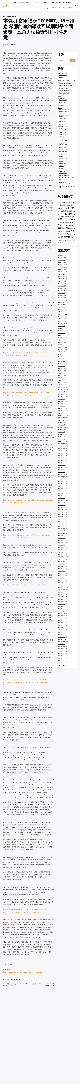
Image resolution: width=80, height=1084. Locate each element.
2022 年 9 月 (61, 366)
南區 (61, 129)
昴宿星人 (62, 219)
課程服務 (60, 98)
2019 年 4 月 (61, 462)
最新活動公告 (61, 105)
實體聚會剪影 (62, 128)
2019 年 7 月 (61, 455)
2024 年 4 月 (61, 321)
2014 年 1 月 (61, 611)
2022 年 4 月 (61, 377)
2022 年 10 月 (62, 363)
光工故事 (61, 147)
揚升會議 (63, 216)
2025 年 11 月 (61, 276)
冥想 (72, 205)
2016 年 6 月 (61, 542)
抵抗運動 (69, 214)
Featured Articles (64, 183)
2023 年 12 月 (62, 330)
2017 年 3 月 (61, 521)
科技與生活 (62, 154)
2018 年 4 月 (61, 491)
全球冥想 (62, 205)
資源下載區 (69, 8)
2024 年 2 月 (61, 326)
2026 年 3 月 (61, 267)
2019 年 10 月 (61, 448)
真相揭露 (66, 222)
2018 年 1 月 (61, 498)
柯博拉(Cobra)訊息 (64, 85)
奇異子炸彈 (64, 208)
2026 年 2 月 (61, 269)
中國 (61, 202)
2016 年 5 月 (61, 545)
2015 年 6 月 (61, 571)
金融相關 (61, 156)
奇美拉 (70, 208)
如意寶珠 (64, 211)
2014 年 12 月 (61, 585)
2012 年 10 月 (61, 646)
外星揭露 (61, 159)
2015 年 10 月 (61, 561)
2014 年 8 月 (61, 594)
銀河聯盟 (64, 234)
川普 (60, 214)
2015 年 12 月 (61, 556)
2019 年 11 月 (61, 446)
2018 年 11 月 (61, 474)
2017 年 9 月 (61, 507)
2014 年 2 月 (61, 608)
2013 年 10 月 (61, 618)
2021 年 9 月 (61, 394)
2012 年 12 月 (61, 641)
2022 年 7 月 (61, 370)
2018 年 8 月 (61, 481)
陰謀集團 (66, 237)
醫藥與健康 (62, 149)
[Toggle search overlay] (75, 5)
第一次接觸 (68, 225)
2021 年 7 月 (61, 399)
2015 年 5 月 (61, 573)
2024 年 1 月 (61, 328)
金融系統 (67, 231)
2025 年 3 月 (61, 295)
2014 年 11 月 (61, 587)
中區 (61, 134)
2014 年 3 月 (61, 606)
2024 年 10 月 (62, 307)
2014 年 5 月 (61, 601)
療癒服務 (60, 171)
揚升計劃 (61, 168)
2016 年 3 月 (61, 549)
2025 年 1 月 (61, 300)
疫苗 (61, 222)
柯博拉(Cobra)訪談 (64, 90)
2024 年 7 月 (61, 314)
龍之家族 (60, 242)
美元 (64, 228)
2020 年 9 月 (61, 422)
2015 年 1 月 (61, 582)
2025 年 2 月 (61, 297)
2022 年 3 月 (61, 380)
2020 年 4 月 (61, 434)
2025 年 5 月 (61, 290)
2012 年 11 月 (61, 644)
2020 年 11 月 (61, 417)
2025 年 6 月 (61, 288)
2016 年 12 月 (61, 528)
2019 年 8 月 (61, 453)
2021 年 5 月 (61, 403)
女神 (59, 211)
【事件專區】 (61, 124)
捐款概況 (60, 96)
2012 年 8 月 (61, 651)
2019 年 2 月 (61, 467)
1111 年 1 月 (61, 665)
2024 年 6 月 (61, 316)
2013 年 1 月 (61, 639)
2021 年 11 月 (61, 389)
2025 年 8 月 (61, 283)
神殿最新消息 (62, 75)
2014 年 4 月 (61, 604)
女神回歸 (61, 163)
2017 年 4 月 (61, 519)
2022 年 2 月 (61, 382)
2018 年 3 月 (61, 493)
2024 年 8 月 (61, 311)
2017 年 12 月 (61, 500)
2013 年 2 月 (61, 637)
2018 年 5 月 (61, 488)
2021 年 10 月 (61, 392)
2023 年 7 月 (61, 342)
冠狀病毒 (68, 205)
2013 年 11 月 (61, 615)
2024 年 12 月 (62, 302)
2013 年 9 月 (61, 620)
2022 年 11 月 (61, 361)
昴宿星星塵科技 (63, 175)
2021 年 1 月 (61, 413)
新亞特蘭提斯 (70, 216)
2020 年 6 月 (61, 429)
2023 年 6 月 (61, 344)
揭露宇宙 (61, 166)
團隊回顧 (61, 121)
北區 (61, 132)
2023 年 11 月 (61, 333)
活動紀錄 (61, 77)
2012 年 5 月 (61, 658)
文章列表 (46, 3)
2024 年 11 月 (61, 304)
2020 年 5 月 (61, 432)
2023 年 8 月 (61, 340)
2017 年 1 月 (61, 526)
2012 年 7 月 (61, 653)
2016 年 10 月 (61, 533)
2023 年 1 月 (61, 356)
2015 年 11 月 (61, 559)
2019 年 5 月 (61, 460)
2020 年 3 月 (61, 436)
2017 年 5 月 (61, 516)
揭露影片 (61, 118)
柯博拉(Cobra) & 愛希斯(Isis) (34, 3)
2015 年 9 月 (61, 564)
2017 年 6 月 (61, 514)
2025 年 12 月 (61, 274)
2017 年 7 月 (61, 512)
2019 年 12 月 (61, 443)
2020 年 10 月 (62, 420)
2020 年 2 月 (61, 439)
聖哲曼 (62, 231)
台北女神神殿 (61, 73)
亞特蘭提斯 (70, 202)
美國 (67, 228)
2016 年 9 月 (61, 535)
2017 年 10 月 (61, 505)
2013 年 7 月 (61, 625)
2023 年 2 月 (61, 354)
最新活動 (15, 3)
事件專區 (21, 3)
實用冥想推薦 (62, 109)
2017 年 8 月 (61, 509)
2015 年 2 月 (61, 580)
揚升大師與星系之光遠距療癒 (66, 177)
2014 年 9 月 (61, 592)
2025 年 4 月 (61, 293)
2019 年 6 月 (61, 457)
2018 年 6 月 (61, 486)
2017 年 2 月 (61, 524)
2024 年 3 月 (61, 323)
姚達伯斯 (70, 211)
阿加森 (69, 234)
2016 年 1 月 (61, 554)
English (60, 182)
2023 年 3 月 (61, 352)
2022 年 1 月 (61, 385)
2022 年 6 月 (61, 373)
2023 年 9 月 (61, 337)
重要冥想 (58, 3)
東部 (61, 136)
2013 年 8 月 (61, 622)
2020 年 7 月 (61, 427)
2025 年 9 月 (61, 281)
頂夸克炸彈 (67, 240)
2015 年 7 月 (61, 568)
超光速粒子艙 (62, 173)
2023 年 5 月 (61, 347)
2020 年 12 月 (62, 415)
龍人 (64, 242)
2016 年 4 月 (61, 547)
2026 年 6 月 (61, 260)
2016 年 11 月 (61, 531)
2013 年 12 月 (61, 613)
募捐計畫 (61, 8)
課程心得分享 (62, 100)
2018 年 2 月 (61, 495)
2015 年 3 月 (61, 578)
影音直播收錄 (61, 115)
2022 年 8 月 (61, 368)
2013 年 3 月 (61, 634)
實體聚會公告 (62, 140)
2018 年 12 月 (61, 472)
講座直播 (61, 116)
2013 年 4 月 (61, 632)
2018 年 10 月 (61, 476)
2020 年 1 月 (61, 441)
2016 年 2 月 (61, 552)
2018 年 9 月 (61, 479)
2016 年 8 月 (61, 538)
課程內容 (61, 102)
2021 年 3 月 (61, 408)
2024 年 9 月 (61, 309)
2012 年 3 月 (61, 663)
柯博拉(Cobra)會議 (64, 93)
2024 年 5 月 (61, 319)
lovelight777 (14, 44)
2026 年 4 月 (61, 264)
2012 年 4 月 (61, 660)
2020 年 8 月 (61, 425)
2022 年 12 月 (62, 359)
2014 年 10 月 (61, 589)
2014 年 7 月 (61, 596)
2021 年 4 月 (61, 406)
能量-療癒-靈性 (63, 151)
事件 (65, 202)
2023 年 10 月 (62, 335)
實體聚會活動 (61, 127)
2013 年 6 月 (61, 627)
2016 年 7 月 (61, 540)
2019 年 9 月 (61, 450)
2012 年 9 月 (61, 648)
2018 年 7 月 (61, 483)
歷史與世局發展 (7, 16)
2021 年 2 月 (61, 410)
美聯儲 (71, 228)
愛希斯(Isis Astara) (64, 88)
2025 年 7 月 (61, 286)
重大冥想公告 (62, 111)
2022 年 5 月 (61, 375)
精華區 (53, 3)
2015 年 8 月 (61, 566)
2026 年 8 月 (61, 255)
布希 (63, 214)
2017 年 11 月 (61, 502)
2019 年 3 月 (61, 465)
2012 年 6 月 (61, 655)
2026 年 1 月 (61, 271)
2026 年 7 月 (61, 257)
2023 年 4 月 (61, 349)
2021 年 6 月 (61, 401)
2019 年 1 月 (61, 469)
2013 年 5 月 (61, 629)
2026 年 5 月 (61, 262)
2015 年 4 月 (61, 575)
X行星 (59, 202)
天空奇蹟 (61, 161)
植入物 (68, 219)
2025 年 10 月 (61, 278)
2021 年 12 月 (61, 387)
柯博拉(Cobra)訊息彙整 (65, 83)
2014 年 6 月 (61, 599)
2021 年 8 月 (61, 396)
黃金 (73, 240)
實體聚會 (54, 8)
